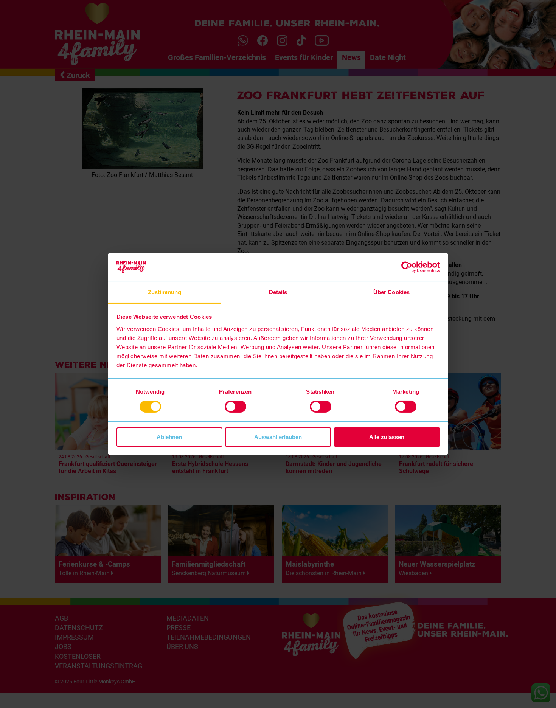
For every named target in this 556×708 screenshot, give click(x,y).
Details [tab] (278, 292)
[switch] (235, 407)
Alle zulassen (386, 437)
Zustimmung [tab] (165, 292)
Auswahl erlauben (278, 437)
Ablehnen (169, 437)
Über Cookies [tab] (391, 292)
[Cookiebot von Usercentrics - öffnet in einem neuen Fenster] (407, 267)
